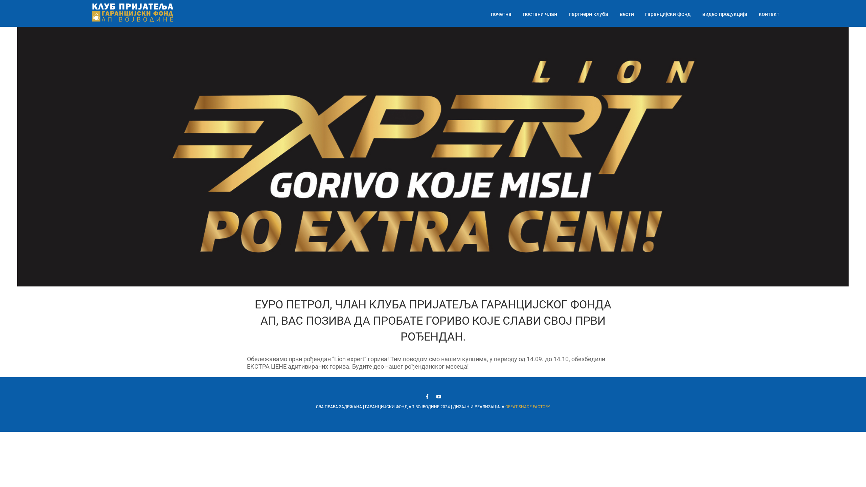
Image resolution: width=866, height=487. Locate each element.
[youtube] (438, 396)
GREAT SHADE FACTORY (527, 406)
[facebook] (427, 396)
